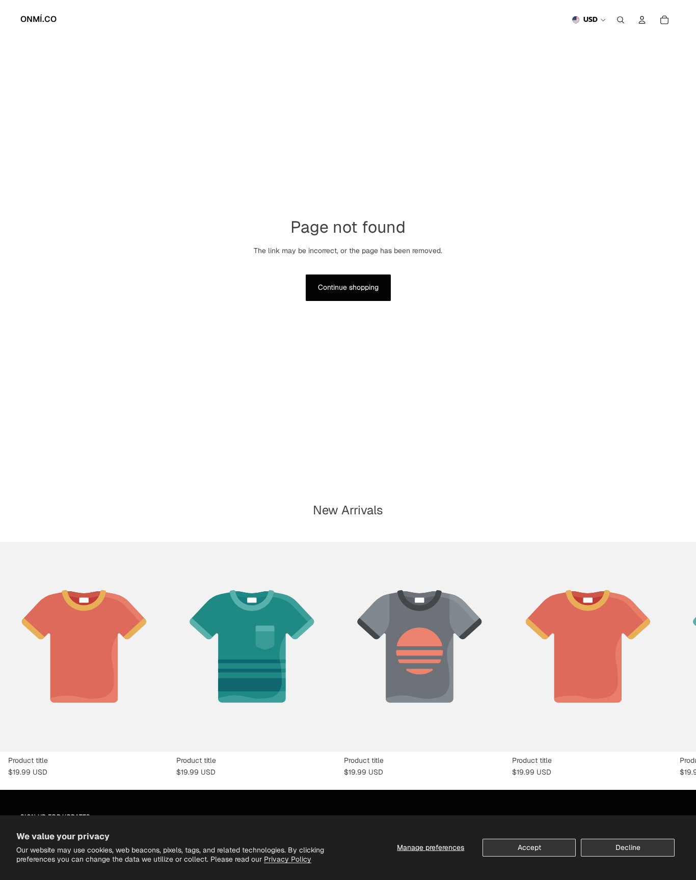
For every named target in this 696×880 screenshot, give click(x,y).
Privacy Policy (287, 859)
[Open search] (620, 20)
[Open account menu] (642, 20)
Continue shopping (348, 287)
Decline (627, 847)
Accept (529, 847)
